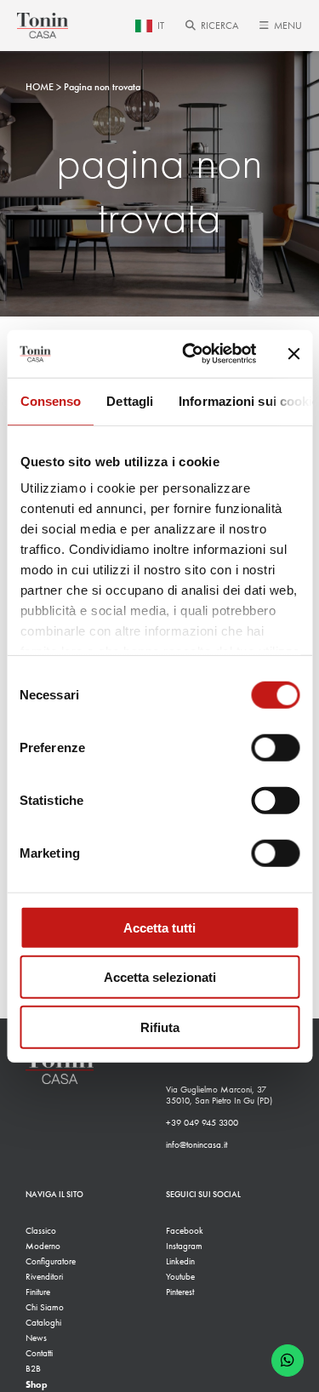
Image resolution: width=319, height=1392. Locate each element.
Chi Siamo (45, 1307)
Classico (41, 1230)
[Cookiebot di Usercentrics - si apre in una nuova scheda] (190, 354)
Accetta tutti (159, 927)
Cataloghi (43, 1322)
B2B (33, 1368)
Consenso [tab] (50, 400)
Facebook (184, 1230)
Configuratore (51, 1261)
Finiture (38, 1292)
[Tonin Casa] (42, 25)
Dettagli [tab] (129, 400)
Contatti (39, 1353)
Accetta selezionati (160, 977)
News (36, 1338)
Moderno (43, 1246)
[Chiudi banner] (293, 354)
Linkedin (180, 1261)
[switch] (275, 747)
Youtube (180, 1276)
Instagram (184, 1246)
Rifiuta (159, 1026)
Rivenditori (44, 1276)
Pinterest (180, 1292)
